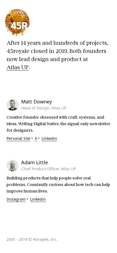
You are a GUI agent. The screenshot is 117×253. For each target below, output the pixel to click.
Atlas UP (18, 67)
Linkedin (49, 138)
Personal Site (18, 138)
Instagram (16, 199)
